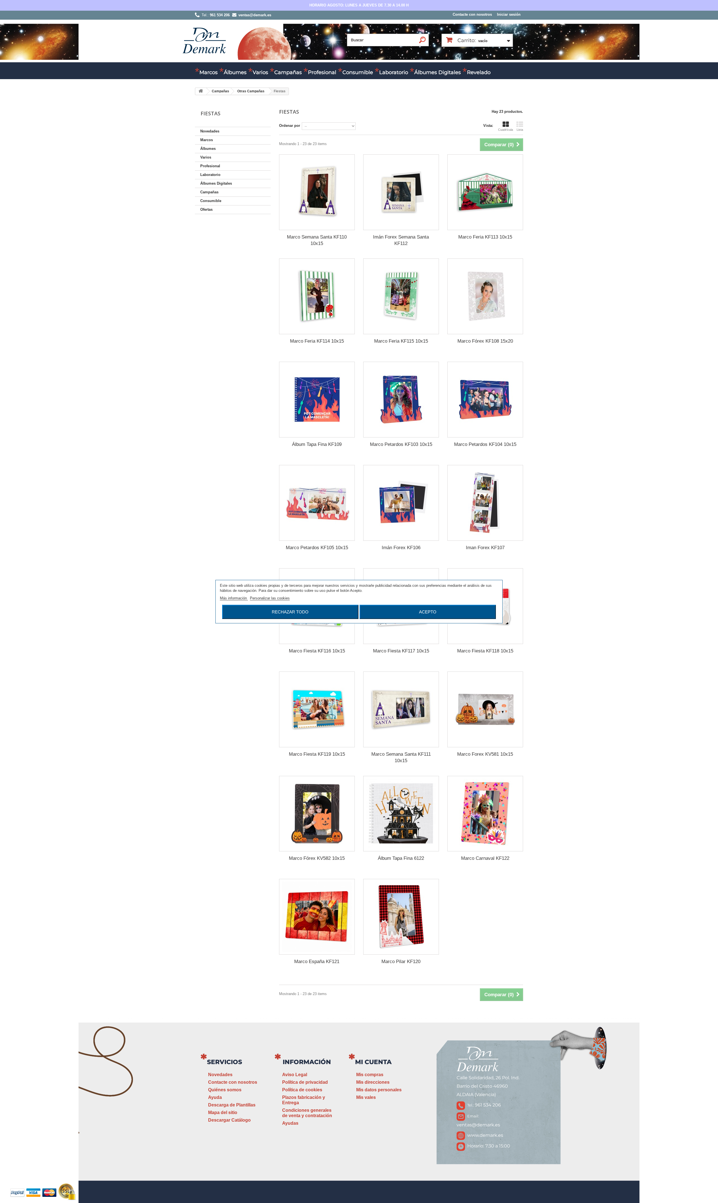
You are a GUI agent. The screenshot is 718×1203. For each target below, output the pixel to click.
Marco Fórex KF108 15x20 (485, 341)
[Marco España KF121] (317, 917)
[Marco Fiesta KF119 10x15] (317, 709)
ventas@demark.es (478, 1125)
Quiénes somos (224, 1089)
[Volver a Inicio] (200, 91)
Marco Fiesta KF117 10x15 (401, 651)
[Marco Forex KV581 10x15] (485, 709)
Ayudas (290, 1123)
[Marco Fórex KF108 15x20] (485, 296)
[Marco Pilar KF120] (401, 917)
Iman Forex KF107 (485, 547)
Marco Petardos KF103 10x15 (401, 444)
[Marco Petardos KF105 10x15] (317, 503)
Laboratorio (393, 72)
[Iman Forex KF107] (485, 503)
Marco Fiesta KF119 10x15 (317, 754)
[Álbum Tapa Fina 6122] (401, 814)
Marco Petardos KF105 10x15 (317, 547)
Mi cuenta (373, 1062)
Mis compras (369, 1074)
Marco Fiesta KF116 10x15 (317, 651)
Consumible (357, 72)
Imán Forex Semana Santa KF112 (401, 240)
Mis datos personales (379, 1089)
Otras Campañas (250, 91)
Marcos (208, 72)
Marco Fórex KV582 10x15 (317, 858)
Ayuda (215, 1097)
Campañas (288, 72)
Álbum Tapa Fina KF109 (317, 444)
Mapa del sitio (222, 1112)
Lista (520, 129)
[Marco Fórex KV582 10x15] (317, 814)
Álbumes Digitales (437, 72)
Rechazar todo (290, 611)
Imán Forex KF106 (401, 547)
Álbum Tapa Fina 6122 (401, 858)
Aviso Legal (294, 1074)
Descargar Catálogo (229, 1120)
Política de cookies (302, 1089)
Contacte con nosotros (472, 14)
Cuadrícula (505, 129)
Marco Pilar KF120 (400, 961)
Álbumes (235, 72)
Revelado (479, 72)
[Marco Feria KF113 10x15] (485, 192)
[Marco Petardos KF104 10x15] (485, 400)
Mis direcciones (373, 1082)
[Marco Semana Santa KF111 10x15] (401, 709)
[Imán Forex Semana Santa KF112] (401, 192)
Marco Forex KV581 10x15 (485, 754)
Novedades (209, 131)
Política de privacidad (305, 1082)
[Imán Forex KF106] (401, 503)
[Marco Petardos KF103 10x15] (401, 400)
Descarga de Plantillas (232, 1105)
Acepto (427, 611)
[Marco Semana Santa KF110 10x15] (317, 192)
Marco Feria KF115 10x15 (401, 341)
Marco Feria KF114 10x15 (317, 341)
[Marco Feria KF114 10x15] (317, 296)
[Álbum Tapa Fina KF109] (317, 400)
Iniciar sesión (509, 14)
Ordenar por (289, 125)
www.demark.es (485, 1135)
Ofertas (206, 209)
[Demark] (204, 40)
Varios (260, 72)
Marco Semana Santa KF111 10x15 (401, 757)
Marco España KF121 (316, 961)
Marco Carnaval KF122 (485, 858)
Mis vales (366, 1097)
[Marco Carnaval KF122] (485, 814)
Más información (234, 598)
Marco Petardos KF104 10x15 (485, 444)
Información (307, 1062)
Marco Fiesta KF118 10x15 (485, 651)
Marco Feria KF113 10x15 (485, 237)
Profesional (322, 72)
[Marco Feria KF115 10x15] (401, 296)
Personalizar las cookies (270, 598)
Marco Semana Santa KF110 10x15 (317, 240)
